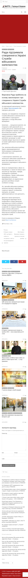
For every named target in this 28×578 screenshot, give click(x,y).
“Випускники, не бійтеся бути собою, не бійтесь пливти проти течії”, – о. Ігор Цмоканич (13, 359)
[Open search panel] (21, 12)
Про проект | (18, 573)
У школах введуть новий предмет (11, 390)
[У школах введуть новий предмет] (14, 369)
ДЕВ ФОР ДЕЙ (16, 571)
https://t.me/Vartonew (11, 220)
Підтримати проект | (7, 575)
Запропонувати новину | (8, 573)
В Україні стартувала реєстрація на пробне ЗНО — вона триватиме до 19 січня (13, 332)
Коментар (4, 433)
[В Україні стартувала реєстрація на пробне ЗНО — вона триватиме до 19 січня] (14, 312)
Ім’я (3, 452)
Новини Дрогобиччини (15, 271)
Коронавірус (10, 413)
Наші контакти (16, 575)
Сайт (3, 458)
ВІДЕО (9, 271)
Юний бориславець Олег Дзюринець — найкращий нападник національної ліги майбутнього (12, 503)
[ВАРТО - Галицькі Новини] (14, 6)
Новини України (11, 49)
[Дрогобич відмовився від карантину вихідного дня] (14, 398)
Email (15, 452)
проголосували (14, 108)
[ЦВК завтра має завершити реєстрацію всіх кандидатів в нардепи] (14, 283)
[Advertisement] (14, 29)
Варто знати (4, 49)
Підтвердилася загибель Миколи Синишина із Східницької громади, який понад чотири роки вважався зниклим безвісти (13, 481)
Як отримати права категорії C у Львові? (12, 524)
